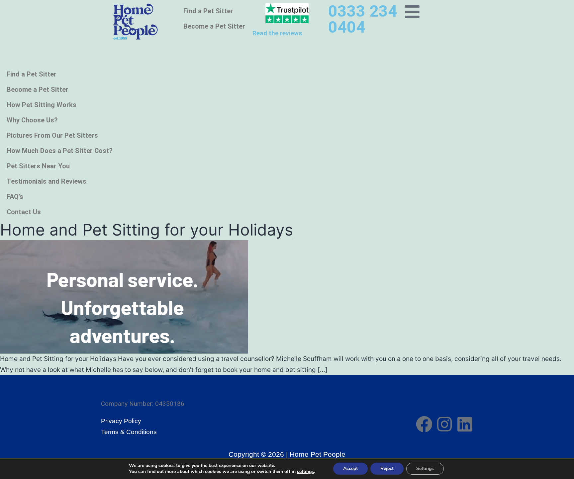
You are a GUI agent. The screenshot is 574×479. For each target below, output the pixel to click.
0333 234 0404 (362, 19)
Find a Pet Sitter (208, 11)
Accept (350, 468)
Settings (425, 468)
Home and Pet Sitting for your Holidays (146, 230)
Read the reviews (277, 33)
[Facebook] (424, 424)
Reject (387, 468)
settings (305, 472)
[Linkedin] (464, 424)
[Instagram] (444, 424)
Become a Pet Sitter (214, 26)
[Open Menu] (412, 11)
